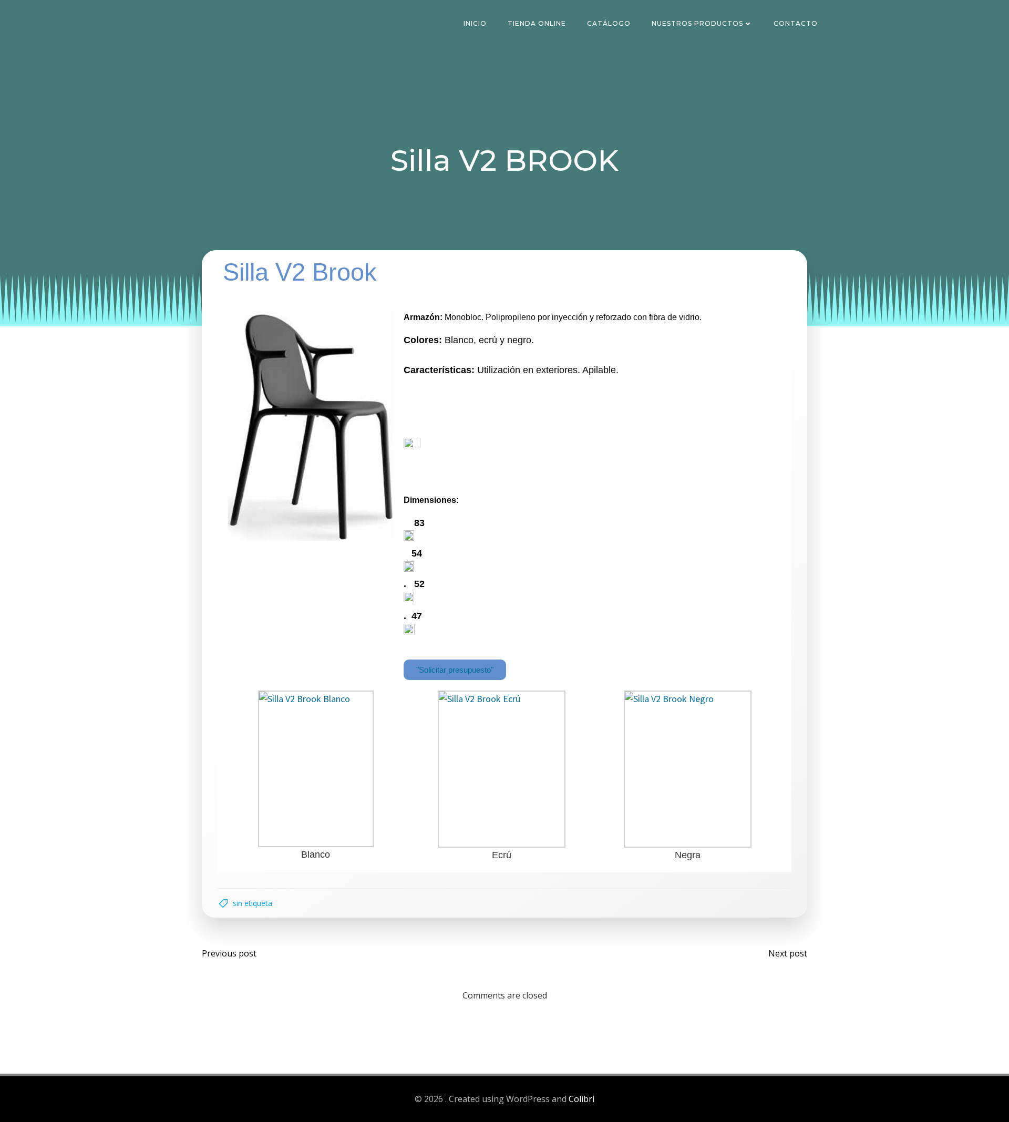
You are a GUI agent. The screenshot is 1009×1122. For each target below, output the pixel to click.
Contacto (796, 23)
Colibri (581, 1099)
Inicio (475, 23)
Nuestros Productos (697, 23)
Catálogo (609, 23)
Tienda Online (537, 23)
